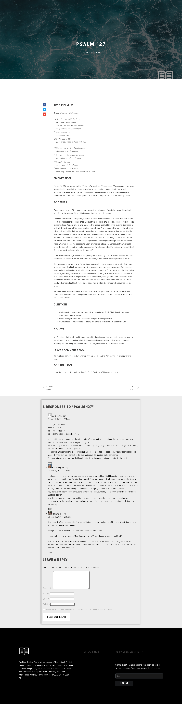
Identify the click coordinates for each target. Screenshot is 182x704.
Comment (48, 588)
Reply (50, 462)
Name (46, 593)
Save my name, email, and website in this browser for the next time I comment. (80, 609)
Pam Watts (56, 514)
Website (46, 604)
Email (46, 598)
